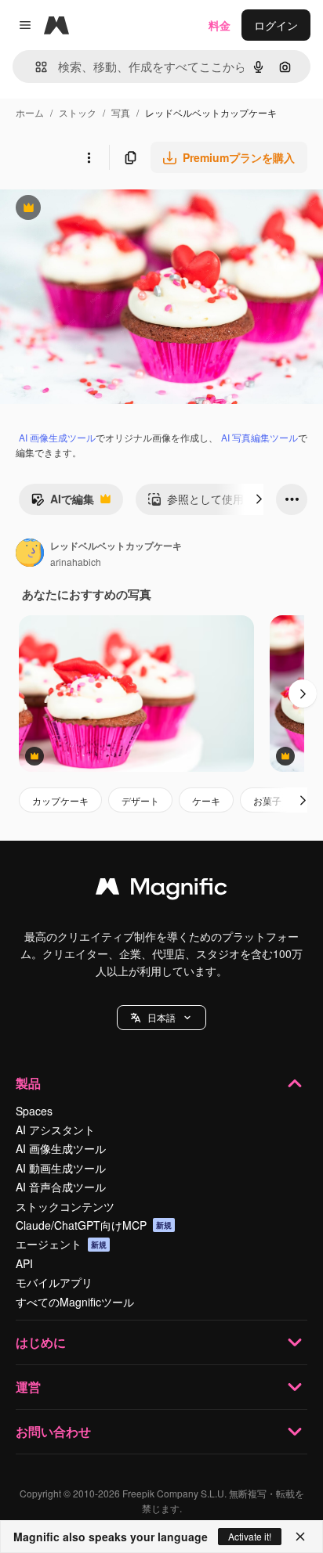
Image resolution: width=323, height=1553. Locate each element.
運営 (28, 1387)
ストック (77, 112)
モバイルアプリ (54, 1282)
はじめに (41, 1342)
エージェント (61, 1244)
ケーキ (206, 800)
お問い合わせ (53, 1431)
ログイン (276, 25)
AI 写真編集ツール (259, 437)
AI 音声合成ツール (61, 1186)
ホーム (30, 112)
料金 (219, 25)
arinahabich (75, 561)
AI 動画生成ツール (61, 1168)
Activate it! (249, 1536)
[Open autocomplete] (34, 67)
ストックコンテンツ (65, 1206)
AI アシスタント (55, 1129)
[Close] (300, 1536)
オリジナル (107, 209)
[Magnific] (161, 890)
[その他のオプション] (88, 157)
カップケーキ (60, 800)
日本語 (161, 1017)
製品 (28, 1083)
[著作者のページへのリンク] (30, 554)
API (24, 1263)
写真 (120, 112)
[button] (161, 1017)
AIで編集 (62, 502)
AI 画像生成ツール (57, 437)
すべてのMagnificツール (75, 1302)
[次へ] (259, 499)
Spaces (34, 1111)
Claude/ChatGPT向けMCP (94, 1225)
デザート (140, 800)
